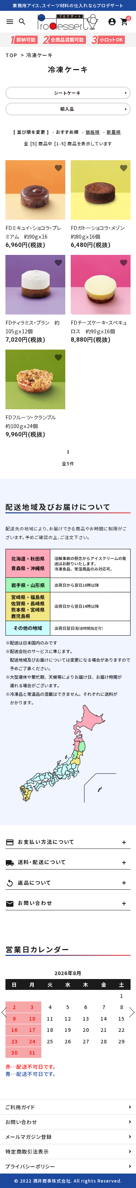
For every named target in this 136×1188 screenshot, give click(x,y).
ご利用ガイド (20, 1107)
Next (129, 1012)
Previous (6, 1012)
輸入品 (67, 109)
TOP (11, 55)
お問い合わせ (21, 1121)
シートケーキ (67, 93)
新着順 (114, 132)
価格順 (93, 132)
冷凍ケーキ (39, 55)
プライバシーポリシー (30, 1166)
